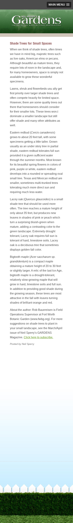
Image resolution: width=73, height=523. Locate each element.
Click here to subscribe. (38, 337)
